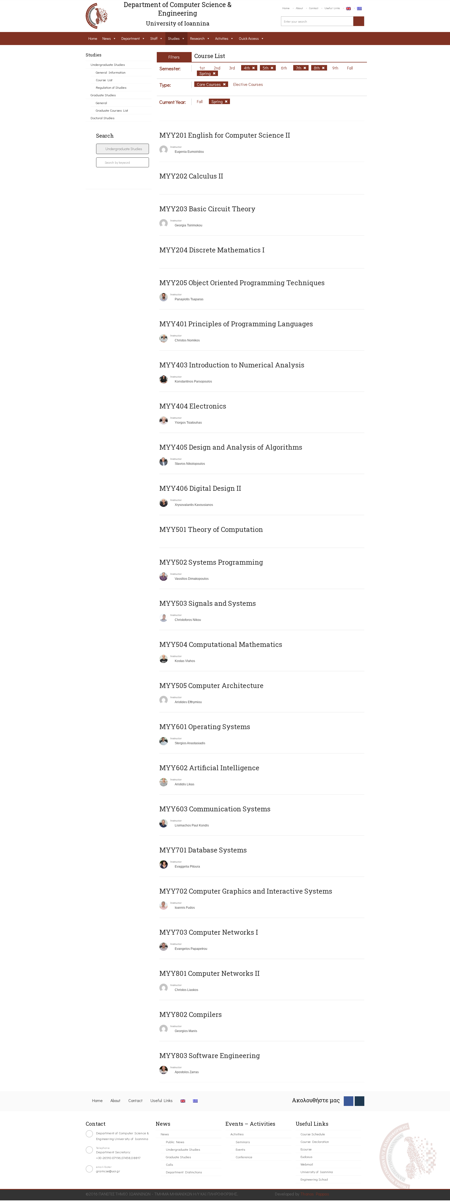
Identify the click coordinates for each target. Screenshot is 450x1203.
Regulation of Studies (111, 87)
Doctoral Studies (102, 118)
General (101, 102)
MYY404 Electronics (192, 406)
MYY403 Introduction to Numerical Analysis (231, 364)
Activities (221, 38)
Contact (313, 8)
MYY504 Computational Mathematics (220, 644)
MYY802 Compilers (190, 1014)
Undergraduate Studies (108, 64)
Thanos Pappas (314, 1193)
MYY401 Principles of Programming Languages (236, 323)
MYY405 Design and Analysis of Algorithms (230, 447)
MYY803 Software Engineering (209, 1055)
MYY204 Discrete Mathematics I (212, 249)
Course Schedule (313, 1134)
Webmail (307, 1164)
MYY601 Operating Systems (204, 726)
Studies (174, 38)
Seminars (243, 1142)
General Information (111, 72)
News (106, 38)
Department (130, 38)
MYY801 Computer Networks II (209, 973)
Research (197, 38)
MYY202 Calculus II (191, 175)
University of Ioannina (317, 1171)
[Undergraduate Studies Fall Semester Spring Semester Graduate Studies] (122, 149)
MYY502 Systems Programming (211, 562)
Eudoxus (306, 1156)
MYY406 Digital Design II (200, 488)
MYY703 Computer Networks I (208, 932)
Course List (104, 80)
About (299, 8)
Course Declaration (315, 1141)
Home (286, 8)
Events (240, 1149)
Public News (175, 1142)
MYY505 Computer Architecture (211, 685)
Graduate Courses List (112, 110)
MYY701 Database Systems (203, 849)
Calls (169, 1164)
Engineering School (314, 1179)
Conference (244, 1157)
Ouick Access (249, 38)
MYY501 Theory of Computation (211, 529)
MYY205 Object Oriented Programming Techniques (242, 282)
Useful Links (332, 8)
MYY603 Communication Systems (215, 808)
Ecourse (306, 1149)
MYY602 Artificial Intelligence (209, 767)
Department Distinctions (184, 1172)
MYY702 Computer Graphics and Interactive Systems (245, 891)
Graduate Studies (103, 95)
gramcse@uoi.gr (108, 1171)
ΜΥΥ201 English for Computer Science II (224, 135)
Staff (154, 38)
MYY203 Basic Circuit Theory (207, 208)
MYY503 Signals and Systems (207, 603)
